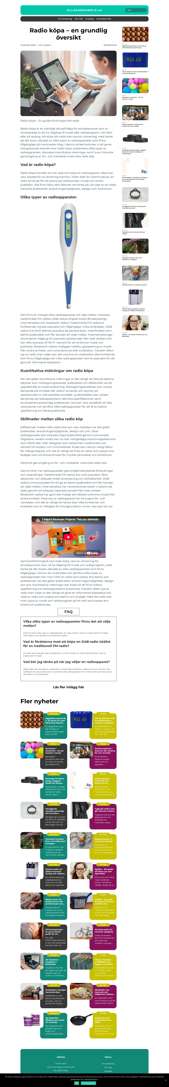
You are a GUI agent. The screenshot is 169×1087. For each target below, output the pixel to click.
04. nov (53, 925)
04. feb (103, 864)
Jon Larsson (45, 45)
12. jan (103, 895)
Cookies (90, 19)
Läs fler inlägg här (68, 687)
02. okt (54, 985)
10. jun (54, 774)
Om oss (79, 19)
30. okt (54, 955)
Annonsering (65, 19)
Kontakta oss (104, 19)
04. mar (53, 864)
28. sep (103, 1013)
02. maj (103, 834)
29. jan (54, 895)
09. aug (53, 713)
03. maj (53, 834)
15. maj (103, 804)
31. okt (103, 925)
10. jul (103, 713)
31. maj (54, 804)
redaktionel (110, 45)
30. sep (53, 1013)
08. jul (54, 744)
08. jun (103, 774)
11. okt (103, 955)
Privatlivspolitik (88, 1083)
